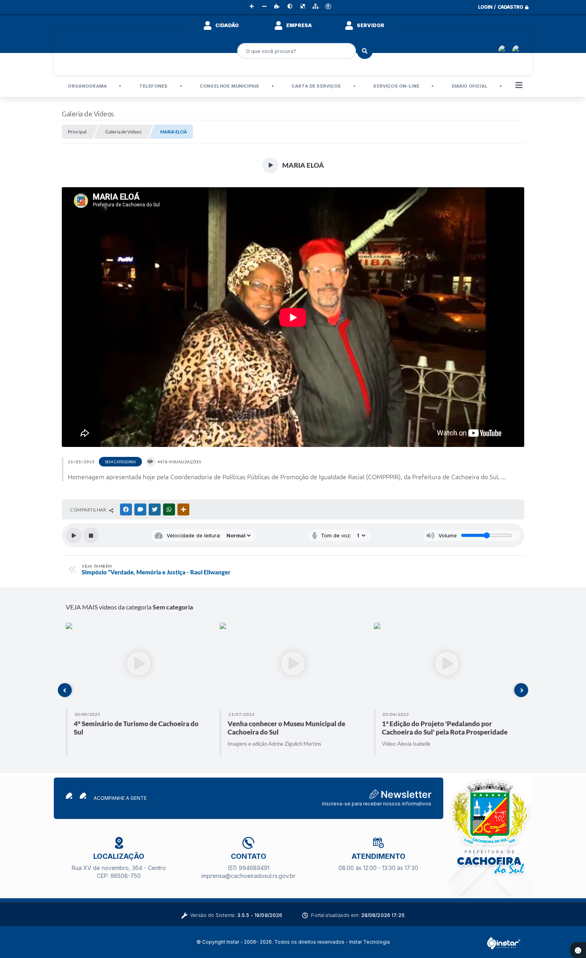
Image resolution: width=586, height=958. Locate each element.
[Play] (74, 535)
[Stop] (91, 535)
